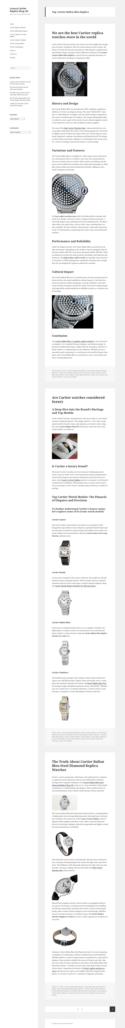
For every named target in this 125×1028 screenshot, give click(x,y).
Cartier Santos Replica (17, 43)
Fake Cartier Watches (88, 993)
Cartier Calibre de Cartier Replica (18, 35)
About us (13, 50)
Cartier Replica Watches (18, 27)
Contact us (13, 54)
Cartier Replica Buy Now (96, 683)
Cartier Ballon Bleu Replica (18, 31)
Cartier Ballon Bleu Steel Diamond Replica (82, 991)
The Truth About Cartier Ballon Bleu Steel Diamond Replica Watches (78, 765)
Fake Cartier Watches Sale (74, 128)
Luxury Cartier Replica (70, 377)
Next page (112, 1009)
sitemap (12, 57)
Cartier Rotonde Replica (65, 735)
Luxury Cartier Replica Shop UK (19, 10)
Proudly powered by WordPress (62, 1023)
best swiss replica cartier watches (90, 373)
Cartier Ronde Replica (59, 739)
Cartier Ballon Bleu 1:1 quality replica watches (74, 341)
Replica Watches (94, 735)
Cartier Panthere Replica (18, 40)
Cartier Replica (69, 375)
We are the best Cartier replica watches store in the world (77, 35)
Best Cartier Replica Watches (69, 373)
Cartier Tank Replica (16, 47)
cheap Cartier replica (97, 375)
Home (12, 24)
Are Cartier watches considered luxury (78, 399)
